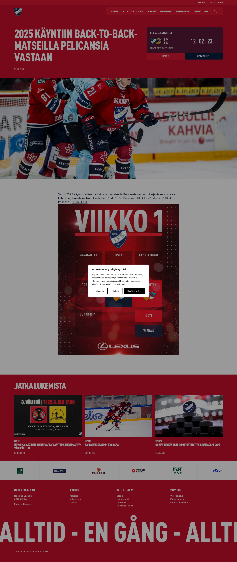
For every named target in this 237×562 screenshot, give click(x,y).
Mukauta (100, 291)
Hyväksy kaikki (134, 291)
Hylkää (115, 291)
